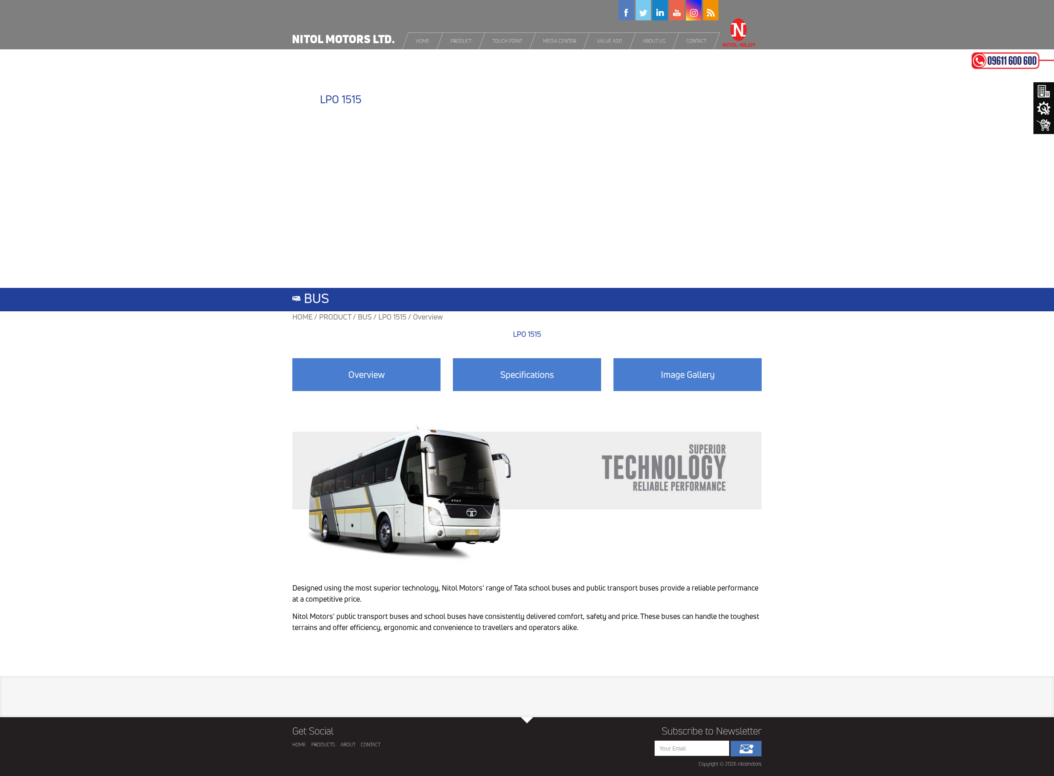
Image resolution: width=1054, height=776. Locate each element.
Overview (366, 374)
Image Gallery (688, 374)
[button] (461, 40)
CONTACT (370, 744)
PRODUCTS (323, 744)
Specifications (527, 374)
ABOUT (347, 744)
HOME (299, 744)
